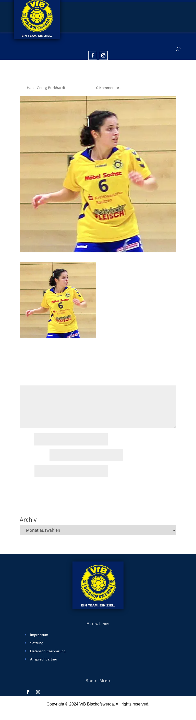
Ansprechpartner (43, 659)
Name (26, 439)
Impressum (39, 635)
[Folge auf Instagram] (103, 55)
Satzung (36, 643)
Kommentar (31, 382)
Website (26, 471)
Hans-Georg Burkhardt (46, 87)
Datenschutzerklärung (48, 651)
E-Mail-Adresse (34, 455)
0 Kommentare (108, 87)
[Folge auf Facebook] (92, 55)
